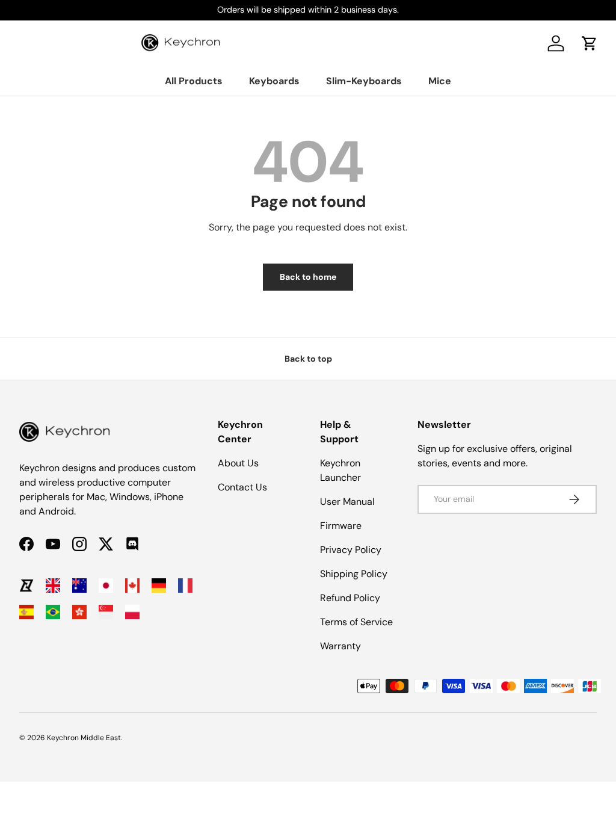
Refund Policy (350, 598)
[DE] (159, 585)
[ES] (26, 612)
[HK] (79, 612)
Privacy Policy (350, 549)
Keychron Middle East (84, 738)
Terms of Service (356, 622)
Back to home (308, 276)
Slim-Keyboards (364, 81)
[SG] (106, 612)
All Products (194, 81)
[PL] (132, 612)
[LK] (26, 585)
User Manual (347, 501)
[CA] (132, 585)
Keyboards (274, 81)
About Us (238, 463)
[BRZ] (53, 612)
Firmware (341, 525)
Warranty (340, 646)
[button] (589, 43)
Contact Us (242, 487)
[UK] (53, 585)
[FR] (185, 585)
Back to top (308, 358)
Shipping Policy (353, 573)
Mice (439, 81)
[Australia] (79, 585)
